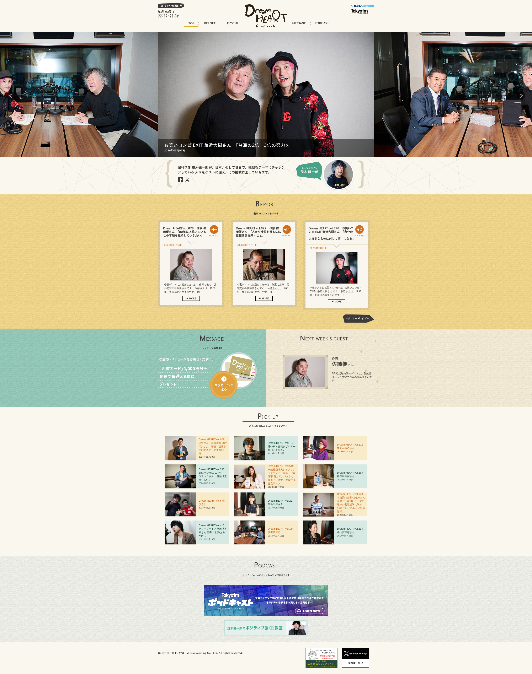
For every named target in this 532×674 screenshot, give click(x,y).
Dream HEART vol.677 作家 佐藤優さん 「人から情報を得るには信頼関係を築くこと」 (258, 232)
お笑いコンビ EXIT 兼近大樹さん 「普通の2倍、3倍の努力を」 (229, 145)
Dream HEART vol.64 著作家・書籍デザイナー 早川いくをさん (283, 447)
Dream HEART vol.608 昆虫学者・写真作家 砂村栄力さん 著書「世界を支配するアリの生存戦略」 (213, 446)
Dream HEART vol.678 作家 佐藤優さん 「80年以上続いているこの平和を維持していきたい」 (184, 232)
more (191, 298)
